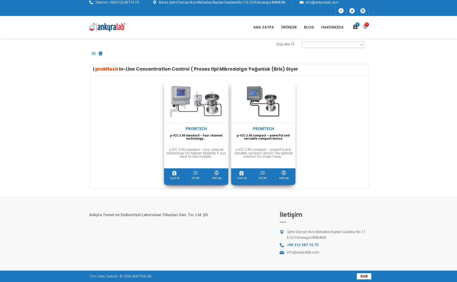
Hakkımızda (332, 27)
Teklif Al (174, 178)
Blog (309, 27)
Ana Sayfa (263, 27)
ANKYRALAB (141, 276)
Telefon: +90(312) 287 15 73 (117, 2)
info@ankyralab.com (322, 2)
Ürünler (289, 27)
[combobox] (333, 44)
